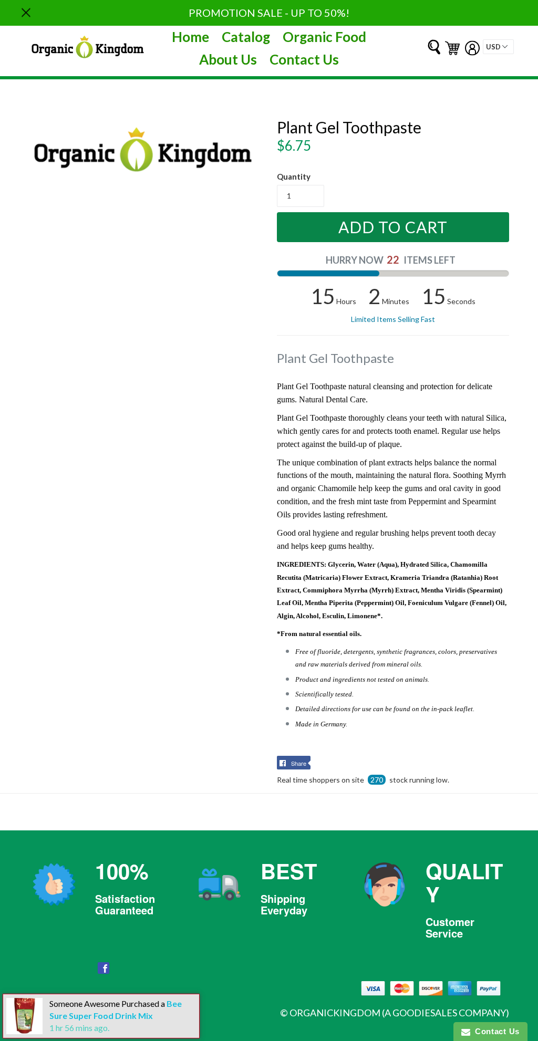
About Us (228, 59)
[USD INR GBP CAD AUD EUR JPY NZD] (498, 46)
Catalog (246, 36)
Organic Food (324, 36)
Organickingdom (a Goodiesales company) (399, 1012)
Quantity (294, 176)
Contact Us (304, 59)
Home (190, 36)
